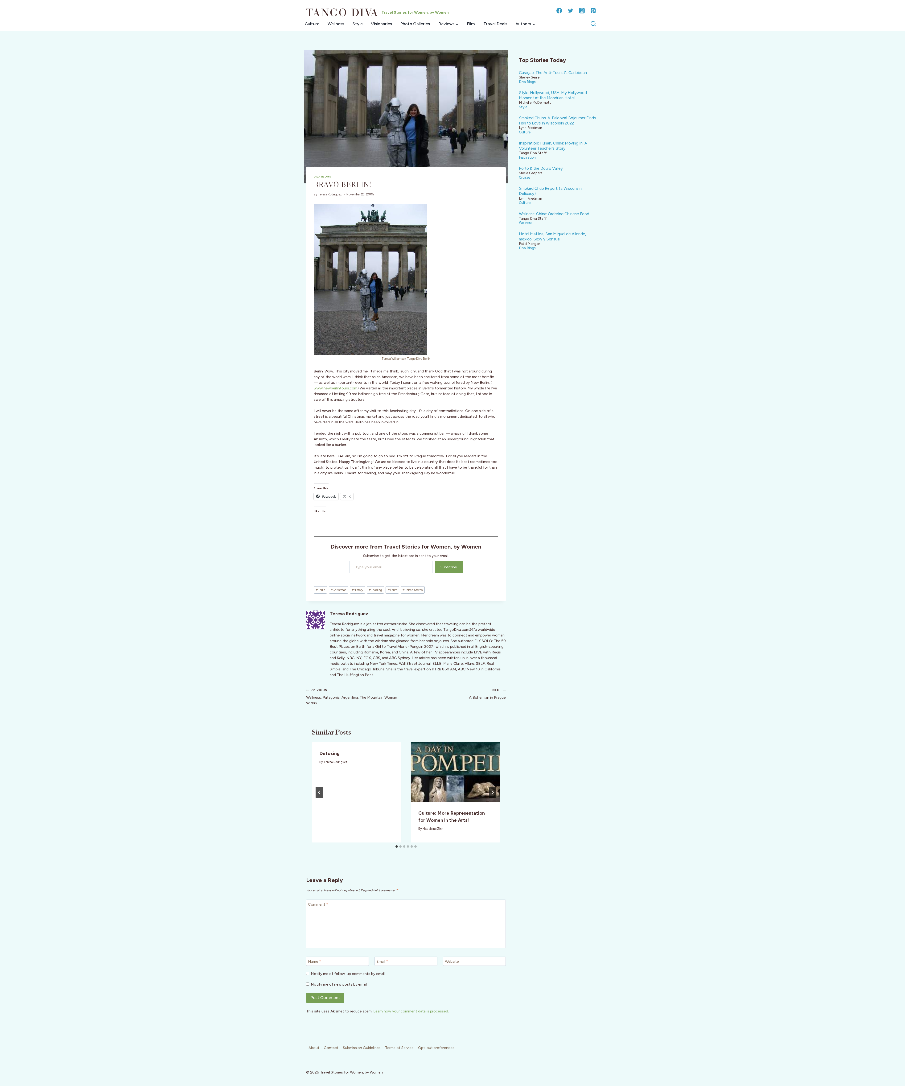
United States (413, 590)
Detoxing (329, 753)
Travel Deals (495, 23)
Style (358, 23)
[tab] (396, 846)
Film (471, 23)
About (314, 1047)
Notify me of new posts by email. (339, 984)
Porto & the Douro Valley (541, 168)
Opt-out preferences (436, 1047)
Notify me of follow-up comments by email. (348, 973)
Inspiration (527, 157)
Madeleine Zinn (433, 828)
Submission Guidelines (362, 1047)
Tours (392, 590)
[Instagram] (582, 10)
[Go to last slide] (319, 792)
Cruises (524, 177)
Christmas (338, 590)
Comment (318, 904)
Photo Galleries (415, 23)
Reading (375, 590)
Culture (312, 23)
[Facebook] (559, 10)
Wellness (336, 23)
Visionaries (381, 23)
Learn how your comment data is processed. (411, 1011)
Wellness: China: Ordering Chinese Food (554, 213)
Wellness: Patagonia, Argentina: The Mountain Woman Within (351, 696)
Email (382, 961)
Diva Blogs (322, 176)
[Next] (492, 792)
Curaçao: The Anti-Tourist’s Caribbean (553, 72)
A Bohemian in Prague (487, 694)
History (357, 590)
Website (452, 961)
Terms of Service (399, 1047)
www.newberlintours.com (335, 388)
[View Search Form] (593, 24)
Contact (331, 1047)
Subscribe (448, 567)
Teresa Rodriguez (330, 194)
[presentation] (455, 772)
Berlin (320, 590)
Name (314, 961)
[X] (570, 10)
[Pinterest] (593, 10)
